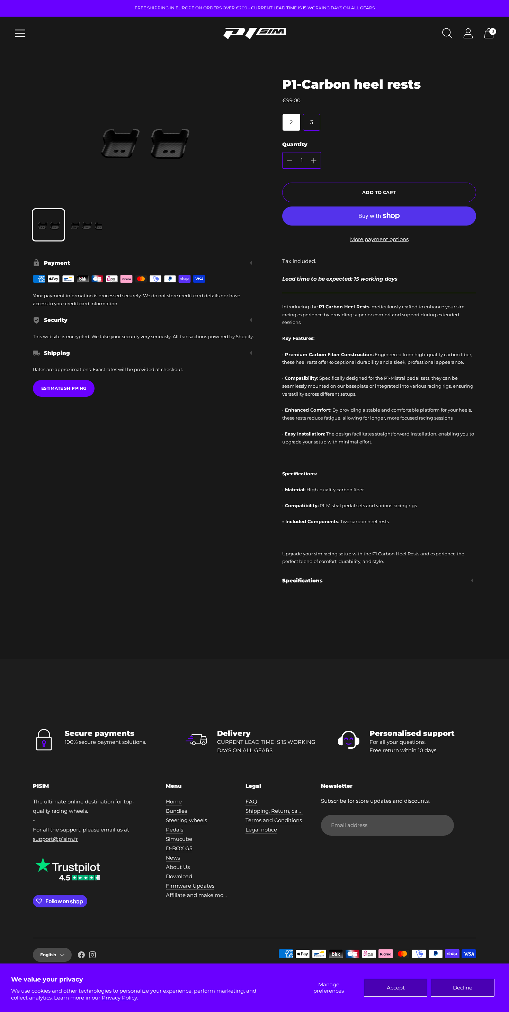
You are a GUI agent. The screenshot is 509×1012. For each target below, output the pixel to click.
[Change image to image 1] (48, 224)
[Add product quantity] (314, 160)
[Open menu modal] (20, 33)
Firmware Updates (190, 885)
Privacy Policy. (120, 997)
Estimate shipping (63, 388)
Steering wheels (186, 820)
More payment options (379, 239)
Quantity (294, 144)
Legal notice (261, 829)
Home (174, 801)
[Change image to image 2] (86, 224)
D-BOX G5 (179, 848)
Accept (396, 987)
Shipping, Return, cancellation (284, 811)
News (173, 857)
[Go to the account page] (468, 33)
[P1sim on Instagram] (92, 956)
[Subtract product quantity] (289, 160)
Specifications (302, 580)
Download (179, 876)
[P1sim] (254, 33)
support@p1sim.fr (55, 839)
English (48, 954)
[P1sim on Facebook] (81, 956)
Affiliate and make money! (200, 895)
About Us (178, 867)
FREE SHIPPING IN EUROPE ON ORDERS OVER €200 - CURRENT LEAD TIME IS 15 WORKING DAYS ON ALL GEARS (255, 7)
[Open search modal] (447, 33)
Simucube (179, 839)
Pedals (174, 829)
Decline (462, 987)
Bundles (176, 811)
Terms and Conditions (273, 820)
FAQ (251, 801)
